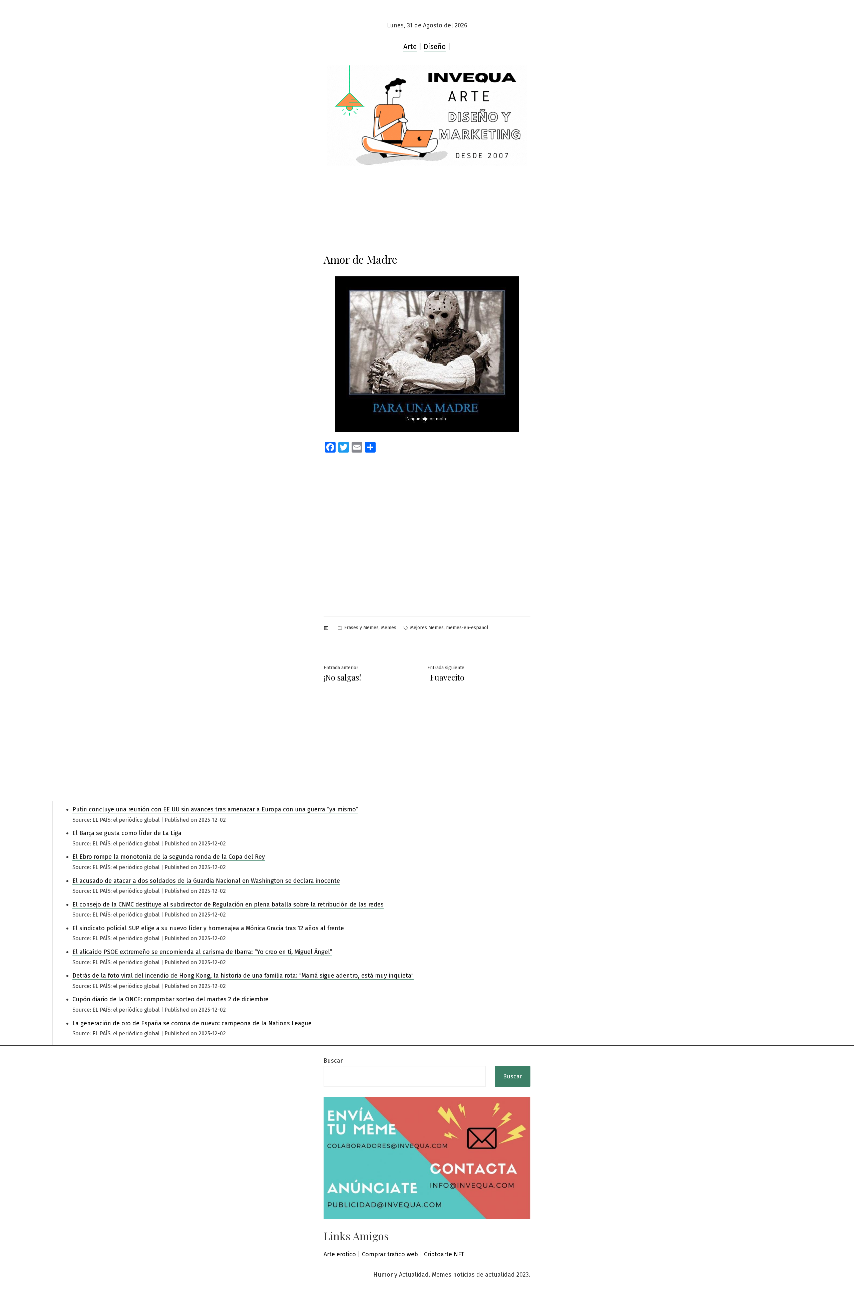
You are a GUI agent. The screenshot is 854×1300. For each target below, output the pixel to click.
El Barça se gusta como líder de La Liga (126, 833)
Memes (388, 627)
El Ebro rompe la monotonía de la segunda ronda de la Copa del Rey (168, 856)
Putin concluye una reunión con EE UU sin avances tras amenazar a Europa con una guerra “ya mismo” (215, 809)
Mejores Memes (427, 627)
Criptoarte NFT (444, 1254)
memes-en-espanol (467, 627)
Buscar (333, 1060)
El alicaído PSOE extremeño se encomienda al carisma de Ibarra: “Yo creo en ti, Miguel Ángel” (202, 952)
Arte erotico (340, 1254)
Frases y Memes (361, 627)
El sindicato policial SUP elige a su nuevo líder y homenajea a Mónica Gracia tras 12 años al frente (208, 928)
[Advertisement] (427, 522)
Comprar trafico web (390, 1254)
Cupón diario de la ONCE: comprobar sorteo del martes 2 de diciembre (170, 999)
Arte (410, 46)
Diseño (435, 46)
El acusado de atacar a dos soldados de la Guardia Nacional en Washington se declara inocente (206, 880)
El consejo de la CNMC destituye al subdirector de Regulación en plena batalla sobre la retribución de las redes (228, 904)
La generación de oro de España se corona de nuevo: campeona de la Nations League (192, 1023)
